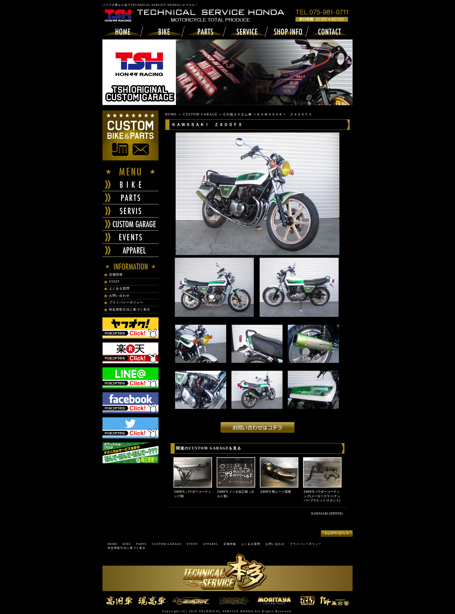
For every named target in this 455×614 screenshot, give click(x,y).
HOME (171, 114)
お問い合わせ (119, 295)
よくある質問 (119, 288)
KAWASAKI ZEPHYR (326, 513)
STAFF (114, 281)
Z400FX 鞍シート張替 (275, 492)
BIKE (127, 543)
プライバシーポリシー (126, 302)
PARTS (141, 543)
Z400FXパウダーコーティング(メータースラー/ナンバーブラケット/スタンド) (322, 496)
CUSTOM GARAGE (200, 114)
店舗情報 (116, 274)
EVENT (192, 543)
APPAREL (210, 543)
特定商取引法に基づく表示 (129, 309)
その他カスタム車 (237, 114)
